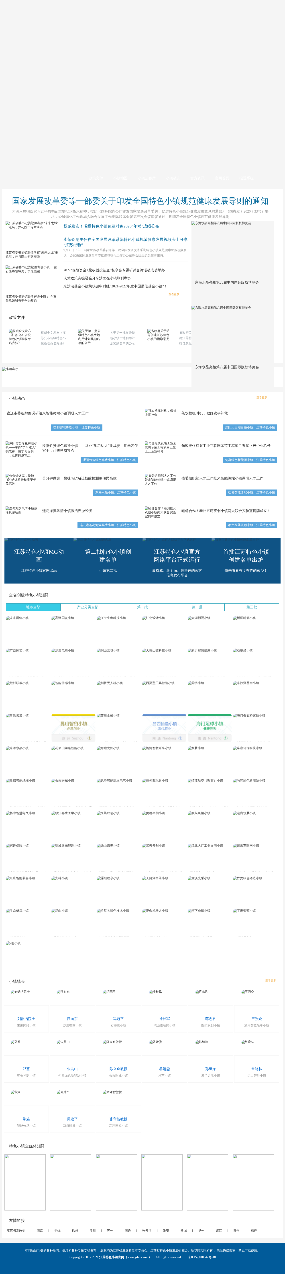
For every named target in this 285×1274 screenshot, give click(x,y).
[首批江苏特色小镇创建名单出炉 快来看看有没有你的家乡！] (235, 539)
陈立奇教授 (118, 1069)
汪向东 (72, 1019)
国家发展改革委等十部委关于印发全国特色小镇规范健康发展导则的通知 (140, 201)
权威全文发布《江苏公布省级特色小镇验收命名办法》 (53, 338)
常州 (93, 1230)
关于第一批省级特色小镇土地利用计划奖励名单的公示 (122, 338)
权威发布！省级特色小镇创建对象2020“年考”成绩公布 (111, 226)
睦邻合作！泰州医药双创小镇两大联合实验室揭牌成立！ (226, 511)
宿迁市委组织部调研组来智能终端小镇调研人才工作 (48, 413)
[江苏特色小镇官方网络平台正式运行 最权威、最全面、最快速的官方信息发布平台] (169, 539)
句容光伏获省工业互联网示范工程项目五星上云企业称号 (226, 446)
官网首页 (222, 178)
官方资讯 (197, 178)
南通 (128, 1230)
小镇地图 (120, 178)
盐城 (184, 1230)
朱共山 (72, 1069)
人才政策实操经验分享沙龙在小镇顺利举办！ (99, 278)
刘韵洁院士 (26, 1019)
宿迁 (254, 1230)
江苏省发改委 (16, 1230)
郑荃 (26, 1069)
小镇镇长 (17, 981)
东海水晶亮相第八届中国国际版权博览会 (227, 282)
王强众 (256, 1019)
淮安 (166, 1230)
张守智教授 (118, 1119)
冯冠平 (118, 1019)
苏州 (110, 1230)
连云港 (147, 1230)
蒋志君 (210, 1019)
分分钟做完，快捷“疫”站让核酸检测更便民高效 (79, 478)
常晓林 (256, 1069)
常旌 (26, 1119)
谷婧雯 (164, 1069)
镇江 (219, 1230)
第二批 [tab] (197, 607)
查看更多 (174, 294)
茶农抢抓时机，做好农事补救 (204, 413)
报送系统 (246, 178)
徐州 (75, 1230)
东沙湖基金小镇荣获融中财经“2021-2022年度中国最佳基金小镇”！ (115, 286)
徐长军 (164, 1019)
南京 (40, 1230)
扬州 (201, 1230)
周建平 (72, 1119)
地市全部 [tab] (33, 607)
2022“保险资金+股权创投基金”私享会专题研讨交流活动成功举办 (114, 270)
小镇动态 (173, 178)
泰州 (236, 1230)
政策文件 (96, 178)
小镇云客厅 (147, 178)
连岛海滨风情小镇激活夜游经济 (67, 511)
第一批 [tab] (142, 607)
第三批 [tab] (251, 607)
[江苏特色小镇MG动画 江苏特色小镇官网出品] (21, 539)
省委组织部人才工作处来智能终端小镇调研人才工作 (222, 478)
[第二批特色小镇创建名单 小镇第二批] (92, 539)
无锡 (57, 1230)
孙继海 (210, 1069)
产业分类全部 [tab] (87, 607)
